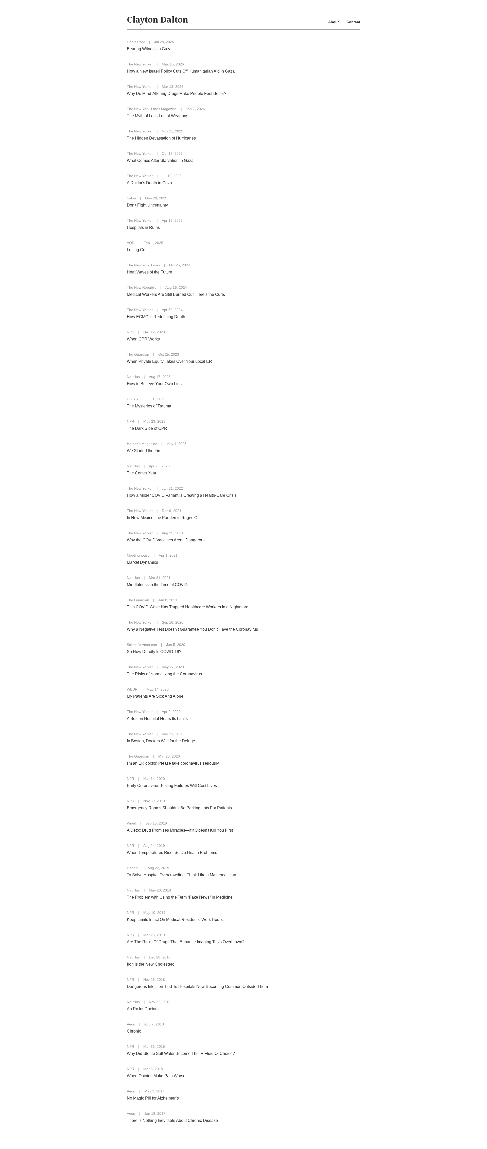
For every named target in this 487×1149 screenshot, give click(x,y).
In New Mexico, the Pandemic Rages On (163, 518)
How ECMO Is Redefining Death (156, 317)
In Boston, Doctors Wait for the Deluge (161, 741)
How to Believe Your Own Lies (154, 384)
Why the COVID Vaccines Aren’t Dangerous (166, 540)
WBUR (132, 689)
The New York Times (143, 265)
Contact (353, 22)
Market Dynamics (142, 562)
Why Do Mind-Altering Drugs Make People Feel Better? (176, 93)
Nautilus (133, 377)
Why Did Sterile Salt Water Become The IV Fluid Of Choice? (181, 1053)
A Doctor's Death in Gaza (149, 183)
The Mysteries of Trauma (149, 406)
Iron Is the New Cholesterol (151, 964)
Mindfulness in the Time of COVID (157, 584)
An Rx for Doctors (143, 1009)
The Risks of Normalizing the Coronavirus (164, 674)
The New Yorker (140, 64)
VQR (130, 243)
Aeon (131, 1024)
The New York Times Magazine (152, 109)
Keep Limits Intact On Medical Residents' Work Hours (175, 919)
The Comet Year (141, 473)
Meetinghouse (138, 555)
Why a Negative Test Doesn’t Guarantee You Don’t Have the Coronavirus (192, 629)
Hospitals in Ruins (143, 227)
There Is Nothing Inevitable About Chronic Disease (172, 1120)
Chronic (134, 1031)
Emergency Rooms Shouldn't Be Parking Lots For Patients (179, 808)
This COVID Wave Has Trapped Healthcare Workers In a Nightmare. (188, 607)
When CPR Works (143, 339)
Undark (132, 399)
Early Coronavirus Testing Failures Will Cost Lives (172, 785)
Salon (131, 198)
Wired (131, 823)
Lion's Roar (136, 42)
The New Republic (141, 287)
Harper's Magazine (142, 444)
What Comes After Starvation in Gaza (160, 160)
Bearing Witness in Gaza (149, 49)
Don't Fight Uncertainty (147, 205)
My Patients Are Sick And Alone (155, 696)
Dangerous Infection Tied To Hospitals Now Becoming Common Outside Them (197, 986)
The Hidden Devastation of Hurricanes (161, 138)
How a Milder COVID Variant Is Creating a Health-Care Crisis (182, 495)
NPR (130, 332)
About (333, 22)
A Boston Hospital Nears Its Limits (157, 718)
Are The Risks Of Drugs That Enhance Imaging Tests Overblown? (186, 942)
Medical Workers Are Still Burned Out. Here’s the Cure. (176, 294)
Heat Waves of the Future (149, 272)
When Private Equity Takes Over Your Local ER (169, 361)
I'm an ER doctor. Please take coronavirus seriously (173, 763)
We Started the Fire (144, 451)
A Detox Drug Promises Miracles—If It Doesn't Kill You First (180, 830)
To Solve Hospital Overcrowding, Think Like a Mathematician (181, 875)
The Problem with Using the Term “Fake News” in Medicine (180, 897)
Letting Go (136, 250)
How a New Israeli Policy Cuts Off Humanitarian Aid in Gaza (181, 71)
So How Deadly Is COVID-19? (154, 651)
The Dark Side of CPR (147, 428)
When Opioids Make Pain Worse (156, 1076)
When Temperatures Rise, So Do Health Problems (172, 852)
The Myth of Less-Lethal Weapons (157, 116)
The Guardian (138, 354)
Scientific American (142, 645)
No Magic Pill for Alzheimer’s (153, 1098)
